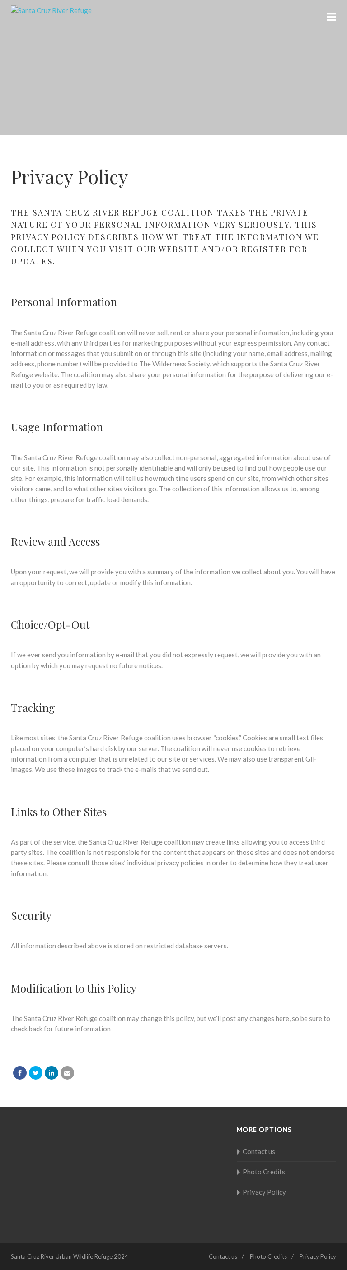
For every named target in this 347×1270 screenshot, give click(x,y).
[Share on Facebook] (20, 1073)
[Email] (67, 1073)
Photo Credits (264, 1172)
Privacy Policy (264, 1192)
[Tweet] (35, 1073)
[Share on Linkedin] (51, 1073)
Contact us (259, 1151)
